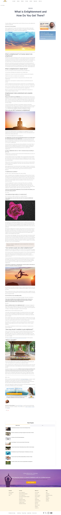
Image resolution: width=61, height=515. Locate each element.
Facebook (29, 406)
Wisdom (47, 496)
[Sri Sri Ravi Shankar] (46, 513)
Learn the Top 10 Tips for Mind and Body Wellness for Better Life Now (21, 456)
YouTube (32, 406)
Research (36, 493)
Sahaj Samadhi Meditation (23, 493)
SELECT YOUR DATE (31, 482)
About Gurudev (11, 492)
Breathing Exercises (49, 495)
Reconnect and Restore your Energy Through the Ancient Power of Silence (22, 432)
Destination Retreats (22, 503)
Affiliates (36, 506)
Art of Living (20, 405)
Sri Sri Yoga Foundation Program (24, 496)
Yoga (46, 492)
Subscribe (47, 500)
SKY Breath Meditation (24, 379)
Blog (9, 495)
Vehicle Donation (37, 500)
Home (1, 5)
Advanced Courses (22, 499)
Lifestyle (47, 499)
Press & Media (37, 496)
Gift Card (36, 503)
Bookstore (36, 502)
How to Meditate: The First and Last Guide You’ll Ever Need (16, 337)
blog (46, 490)
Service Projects (37, 495)
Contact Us (36, 507)
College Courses (21, 502)
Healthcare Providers (22, 500)
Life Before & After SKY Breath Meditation (17, 437)
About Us (36, 490)
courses (20, 490)
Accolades (10, 493)
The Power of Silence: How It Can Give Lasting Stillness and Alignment (21, 461)
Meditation (3, 5)
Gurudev (14, 1)
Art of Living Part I (22, 492)
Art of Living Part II (22, 495)
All (42, 425)
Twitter (26, 406)
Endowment (37, 499)
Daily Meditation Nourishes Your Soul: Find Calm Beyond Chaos (20, 427)
